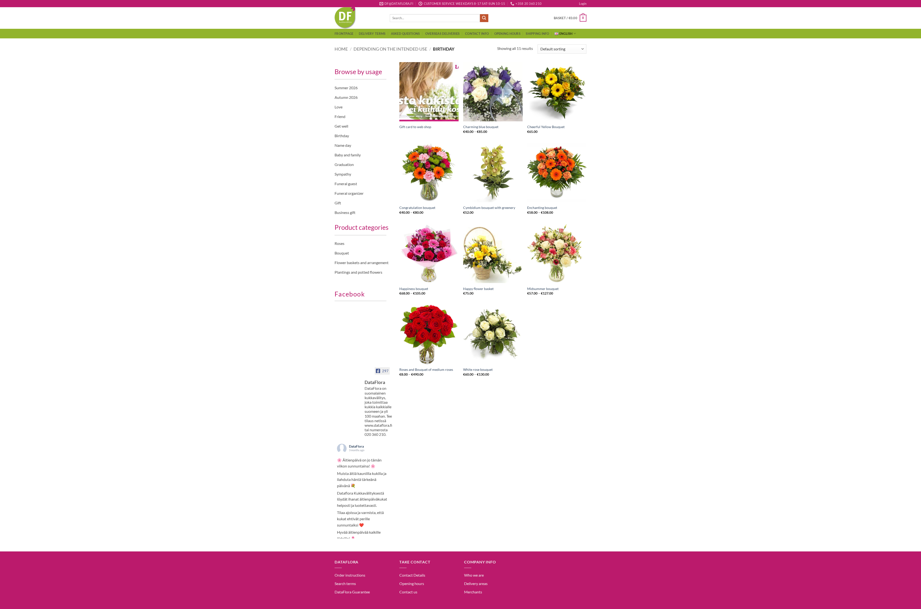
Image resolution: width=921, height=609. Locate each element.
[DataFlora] (349, 378)
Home (341, 49)
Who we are (474, 575)
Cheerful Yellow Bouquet (546, 127)
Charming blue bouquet (480, 127)
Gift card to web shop (415, 127)
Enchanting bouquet (542, 208)
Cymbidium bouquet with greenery (489, 208)
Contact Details (412, 575)
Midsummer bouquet (543, 289)
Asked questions (405, 33)
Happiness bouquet (413, 289)
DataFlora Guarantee (352, 592)
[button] (582, 3)
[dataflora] (359, 18)
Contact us (408, 592)
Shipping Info (537, 33)
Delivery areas (476, 583)
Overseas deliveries (442, 33)
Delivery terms (372, 33)
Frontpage (344, 33)
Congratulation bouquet (417, 208)
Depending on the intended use (390, 49)
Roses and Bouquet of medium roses (426, 369)
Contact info (477, 33)
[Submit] (484, 18)
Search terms (345, 583)
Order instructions (350, 575)
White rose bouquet (478, 369)
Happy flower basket (478, 289)
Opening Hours (507, 33)
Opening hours (411, 583)
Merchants (473, 592)
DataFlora (356, 446)
